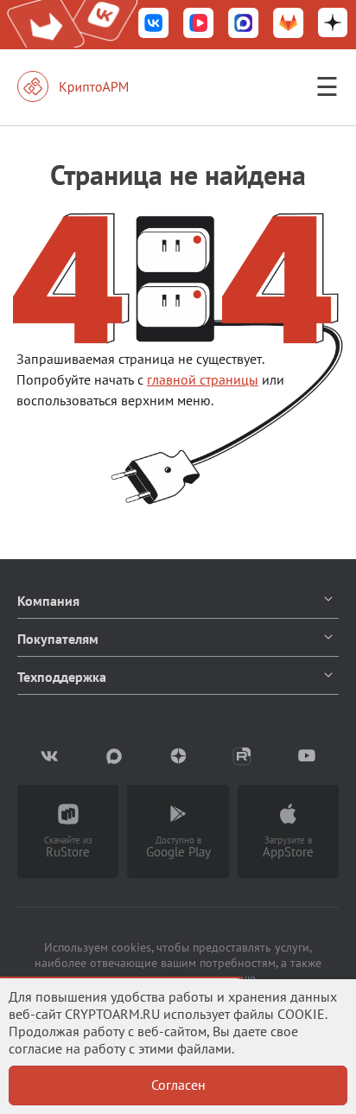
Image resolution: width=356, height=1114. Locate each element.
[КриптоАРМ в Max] (243, 24)
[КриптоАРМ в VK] (153, 24)
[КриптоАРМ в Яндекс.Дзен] (332, 24)
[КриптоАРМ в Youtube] (307, 756)
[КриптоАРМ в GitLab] (288, 24)
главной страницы (202, 379)
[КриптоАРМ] (90, 86)
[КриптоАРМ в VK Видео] (198, 24)
